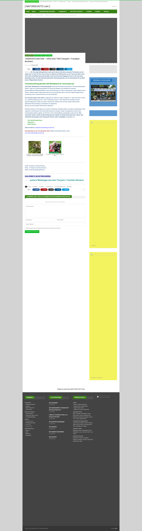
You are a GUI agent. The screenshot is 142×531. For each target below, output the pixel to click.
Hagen (75, 407)
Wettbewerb (69, 186)
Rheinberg (75, 416)
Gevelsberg (86, 437)
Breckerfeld (75, 437)
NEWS (34, 11)
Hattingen (75, 439)
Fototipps (28, 406)
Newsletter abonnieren (31, 422)
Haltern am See (76, 424)
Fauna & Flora (29, 409)
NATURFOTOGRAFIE (76, 11)
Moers (81, 415)
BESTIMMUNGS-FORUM (46, 1)
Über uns (28, 430)
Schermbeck (80, 416)
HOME (28, 11)
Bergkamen (75, 430)
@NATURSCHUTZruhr (77, 389)
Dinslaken (78, 413)
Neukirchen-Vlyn (87, 415)
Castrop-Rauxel (76, 422)
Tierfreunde (41, 186)
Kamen (89, 430)
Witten (80, 441)
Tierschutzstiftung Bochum (59, 186)
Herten (81, 424)
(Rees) (85, 418)
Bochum (75, 404)
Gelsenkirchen (85, 406)
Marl (74, 426)
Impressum (28, 433)
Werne (74, 433)
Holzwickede (75, 431)
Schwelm (85, 439)
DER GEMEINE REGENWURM (56, 431)
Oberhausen (86, 409)
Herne (82, 407)
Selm (88, 431)
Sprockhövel (90, 439)
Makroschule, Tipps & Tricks (32, 415)
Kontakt (69, 1)
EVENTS (55, 1)
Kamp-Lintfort (76, 415)
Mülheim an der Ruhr (78, 409)
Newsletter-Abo (62, 1)
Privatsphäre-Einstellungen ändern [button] (80, 1)
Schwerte (85, 431)
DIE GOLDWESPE (53, 403)
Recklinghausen (79, 426)
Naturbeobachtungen (30, 404)
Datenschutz (28, 435)
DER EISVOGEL (53, 437)
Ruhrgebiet (35, 186)
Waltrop (85, 426)
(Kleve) (81, 418)
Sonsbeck (86, 416)
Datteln (82, 422)
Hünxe (89, 413)
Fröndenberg (85, 430)
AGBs (27, 431)
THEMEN (89, 11)
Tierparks (49, 55)
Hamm (78, 407)
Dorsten (86, 422)
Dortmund (84, 404)
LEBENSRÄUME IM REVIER (47, 11)
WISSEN (97, 11)
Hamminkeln (84, 413)
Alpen (74, 413)
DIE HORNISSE (53, 426)
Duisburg (76, 406)
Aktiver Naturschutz (30, 407)
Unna (91, 431)
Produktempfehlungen (30, 416)
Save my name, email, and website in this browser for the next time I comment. (43, 228)
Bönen (80, 430)
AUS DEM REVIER (29, 55)
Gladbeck (91, 422)
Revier (30, 186)
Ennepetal (81, 437)
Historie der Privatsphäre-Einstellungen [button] (98, 1)
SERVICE (106, 11)
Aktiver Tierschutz (40, 55)
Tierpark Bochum (49, 186)
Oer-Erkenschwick (88, 424)
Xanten (77, 418)
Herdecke (80, 439)
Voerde (90, 416)
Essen (79, 406)
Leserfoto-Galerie (29, 413)
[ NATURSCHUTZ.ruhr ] (37, 6)
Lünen (80, 431)
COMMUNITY (63, 11)
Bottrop (80, 404)
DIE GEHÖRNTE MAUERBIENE (56, 421)
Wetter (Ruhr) (76, 441)
